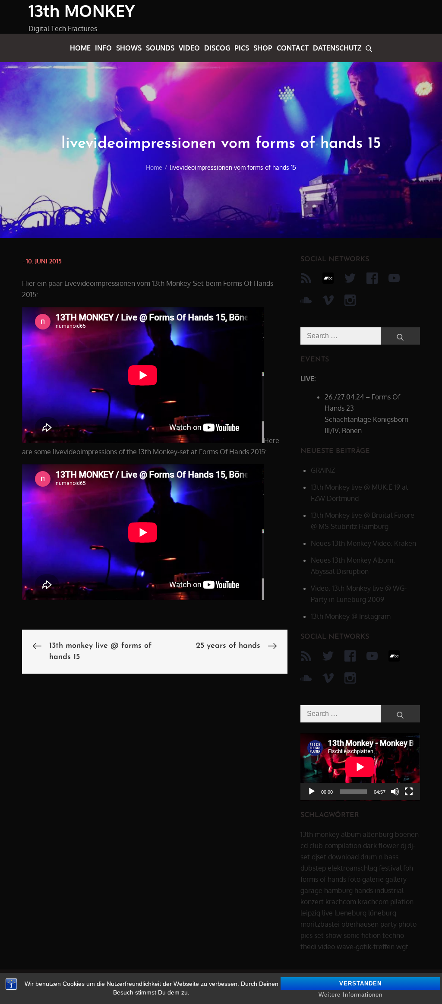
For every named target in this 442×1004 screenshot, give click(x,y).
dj (403, 845)
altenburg (378, 834)
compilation (343, 845)
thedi (308, 946)
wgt (402, 946)
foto (354, 879)
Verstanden (360, 983)
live (327, 913)
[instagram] (350, 300)
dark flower (381, 845)
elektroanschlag (352, 868)
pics (241, 48)
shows (129, 48)
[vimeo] (328, 300)
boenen (407, 834)
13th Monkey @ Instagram (351, 616)
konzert (312, 901)
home (80, 48)
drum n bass (379, 856)
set (319, 935)
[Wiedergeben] (311, 791)
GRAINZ (323, 470)
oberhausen (360, 924)
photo (407, 924)
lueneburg (350, 913)
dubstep (313, 868)
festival (390, 868)
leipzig (310, 913)
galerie (373, 879)
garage (311, 890)
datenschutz (337, 48)
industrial (389, 890)
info (103, 48)
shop (262, 48)
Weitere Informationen (350, 994)
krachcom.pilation (386, 901)
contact (293, 48)
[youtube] (394, 278)
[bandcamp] (328, 278)
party (388, 924)
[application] (360, 767)
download (343, 856)
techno (393, 935)
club (316, 845)
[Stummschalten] (395, 791)
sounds (160, 48)
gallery (396, 879)
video (189, 48)
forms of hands (323, 879)
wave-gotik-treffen (366, 946)
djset (319, 856)
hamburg (338, 890)
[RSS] (306, 278)
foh (408, 868)
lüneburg (382, 913)
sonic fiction (362, 935)
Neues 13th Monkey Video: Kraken (363, 543)
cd (304, 845)
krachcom (340, 901)
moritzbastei (320, 924)
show (333, 935)
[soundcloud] (306, 300)
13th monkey (319, 834)
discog (217, 48)
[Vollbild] (408, 791)
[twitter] (350, 278)
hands (363, 890)
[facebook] (372, 278)
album (351, 834)
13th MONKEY (81, 10)
